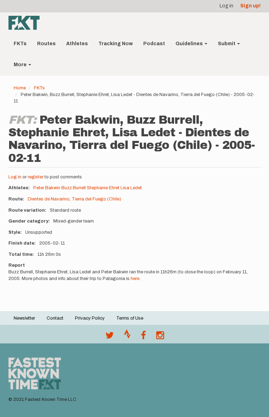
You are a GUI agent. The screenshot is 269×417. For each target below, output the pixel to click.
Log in (226, 5)
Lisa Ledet (131, 187)
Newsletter (24, 318)
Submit (227, 43)
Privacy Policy (90, 318)
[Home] (26, 23)
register (35, 177)
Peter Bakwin (46, 187)
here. (135, 278)
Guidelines (189, 43)
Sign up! (250, 5)
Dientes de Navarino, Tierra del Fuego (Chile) (74, 199)
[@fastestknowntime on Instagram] (160, 337)
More (21, 64)
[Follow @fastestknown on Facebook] (143, 337)
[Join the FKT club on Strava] (127, 337)
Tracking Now (115, 43)
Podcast (154, 43)
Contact (55, 318)
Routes (46, 43)
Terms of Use (129, 318)
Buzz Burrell (73, 187)
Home (20, 88)
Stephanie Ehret (103, 187)
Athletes (77, 43)
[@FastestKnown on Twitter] (109, 337)
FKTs (20, 43)
